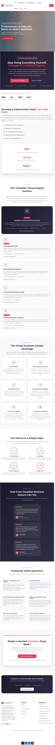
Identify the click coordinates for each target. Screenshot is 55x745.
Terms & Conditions (37, 730)
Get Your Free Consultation (18, 80)
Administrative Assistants (45, 708)
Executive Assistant (43, 718)
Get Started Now (7, 38)
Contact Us (24, 713)
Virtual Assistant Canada (22, 730)
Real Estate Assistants (44, 711)
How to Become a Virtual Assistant (46, 723)
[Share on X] (22, 743)
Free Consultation (25, 708)
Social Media (39, 2)
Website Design (43, 716)
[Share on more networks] (32, 743)
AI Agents (16, 8)
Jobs (25, 8)
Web (21, 8)
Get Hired (24, 711)
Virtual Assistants (21, 2)
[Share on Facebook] (26, 743)
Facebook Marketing (44, 713)
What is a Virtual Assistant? (45, 720)
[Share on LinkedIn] (29, 743)
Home (15, 2)
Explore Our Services (37, 80)
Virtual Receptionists (30, 2)
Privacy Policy (30, 730)
